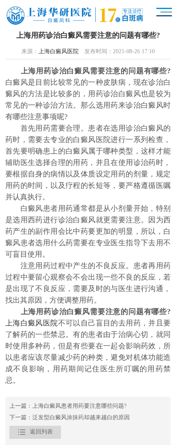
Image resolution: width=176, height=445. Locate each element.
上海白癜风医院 (58, 52)
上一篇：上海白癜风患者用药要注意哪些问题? (67, 406)
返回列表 (35, 432)
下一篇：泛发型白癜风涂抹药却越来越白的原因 (69, 418)
